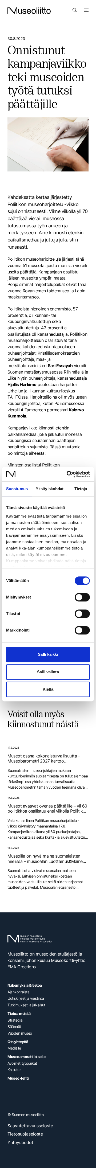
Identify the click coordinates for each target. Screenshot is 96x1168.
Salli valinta (48, 672)
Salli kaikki (48, 654)
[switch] (82, 597)
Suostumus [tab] (17, 488)
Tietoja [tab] (80, 488)
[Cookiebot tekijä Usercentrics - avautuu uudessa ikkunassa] (68, 474)
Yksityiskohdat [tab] (49, 488)
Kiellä (48, 689)
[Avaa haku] (75, 10)
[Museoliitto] (29, 10)
